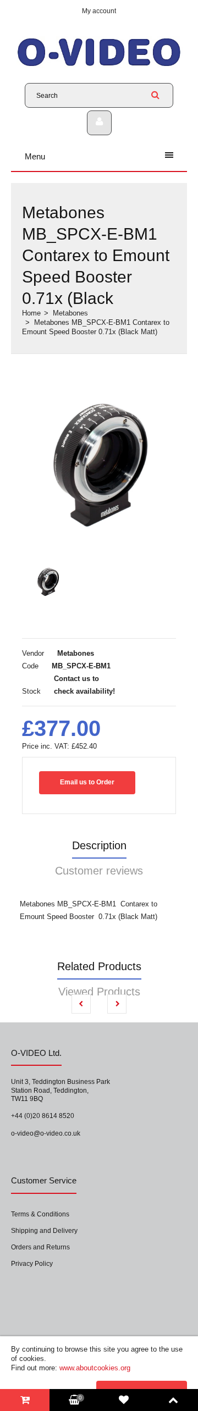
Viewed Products (99, 992)
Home (31, 313)
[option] (99, 458)
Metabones (70, 313)
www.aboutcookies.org (94, 1368)
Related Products (99, 966)
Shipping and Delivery (44, 1231)
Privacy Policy (32, 1264)
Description (99, 845)
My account (99, 11)
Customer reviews (99, 871)
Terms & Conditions (40, 1214)
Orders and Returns (40, 1247)
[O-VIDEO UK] (99, 66)
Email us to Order (87, 782)
